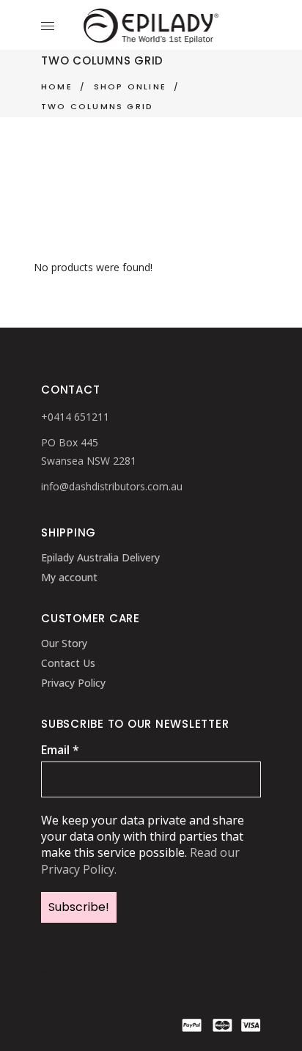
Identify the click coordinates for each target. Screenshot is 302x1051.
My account (69, 577)
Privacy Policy (73, 683)
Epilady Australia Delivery (100, 557)
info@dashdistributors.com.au (112, 486)
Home (57, 86)
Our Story (64, 643)
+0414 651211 (75, 417)
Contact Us (68, 663)
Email (60, 750)
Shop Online (130, 86)
